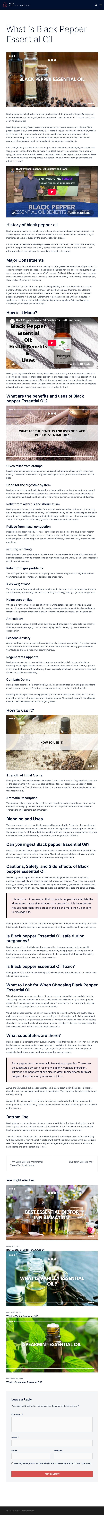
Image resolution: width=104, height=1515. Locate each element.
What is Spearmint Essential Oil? (24, 1382)
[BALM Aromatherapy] (17, 4)
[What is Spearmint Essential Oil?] (52, 1344)
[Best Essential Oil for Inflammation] (52, 1212)
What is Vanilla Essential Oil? (22, 1316)
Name (15, 1437)
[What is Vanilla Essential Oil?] (52, 1278)
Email (14, 1450)
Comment (17, 1414)
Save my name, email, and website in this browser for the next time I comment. (53, 1463)
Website (58, 1450)
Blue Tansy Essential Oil (80, 1161)
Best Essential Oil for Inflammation (25, 1250)
